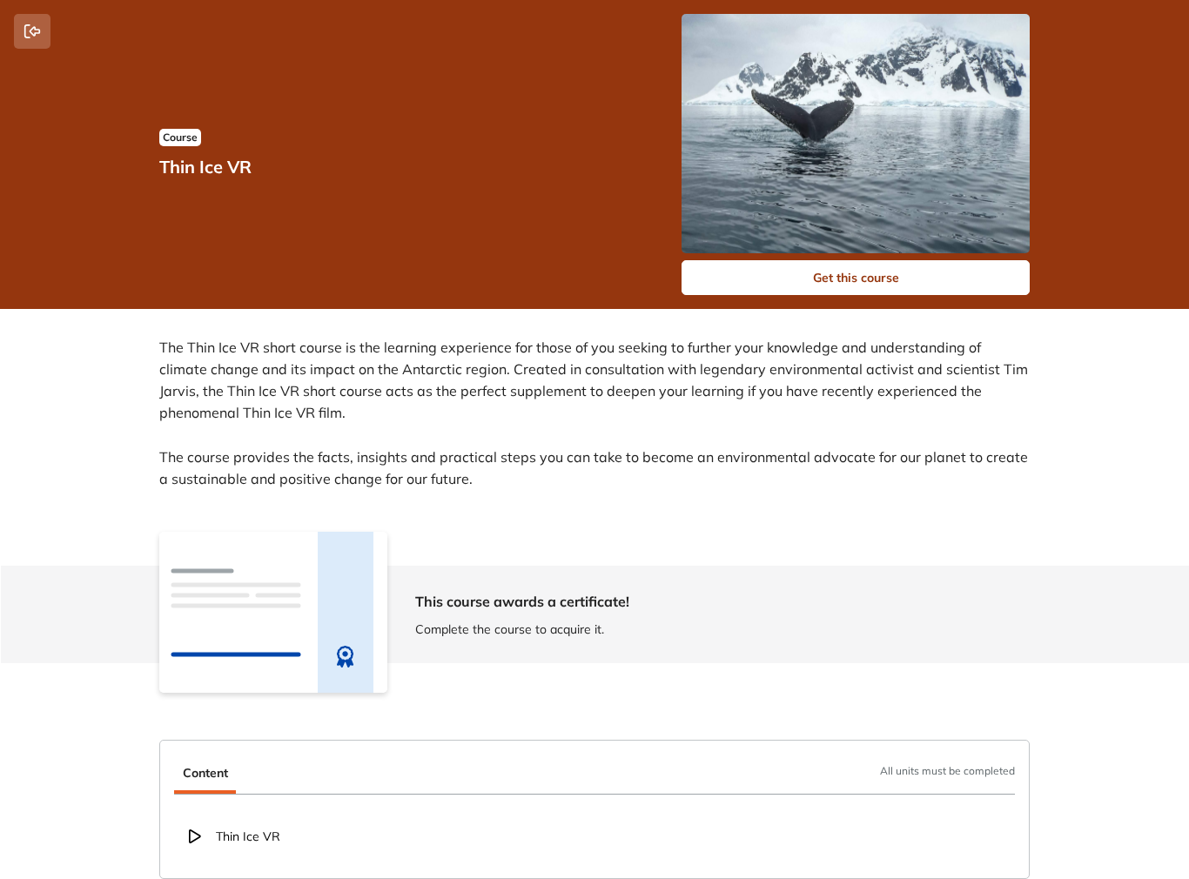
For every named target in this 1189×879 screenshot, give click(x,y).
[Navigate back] (32, 31)
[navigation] (594, 775)
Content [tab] (205, 773)
